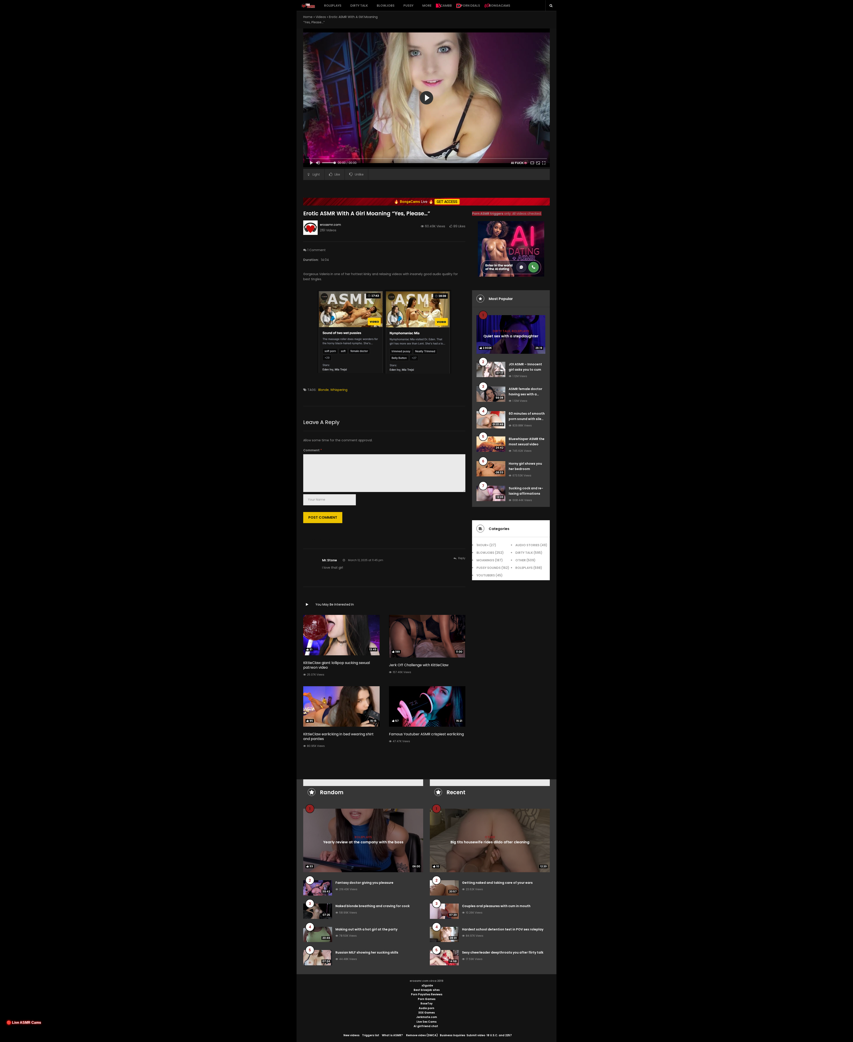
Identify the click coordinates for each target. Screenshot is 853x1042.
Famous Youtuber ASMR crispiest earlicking (426, 734)
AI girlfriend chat (426, 1026)
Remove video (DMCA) (422, 1035)
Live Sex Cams (426, 1022)
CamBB (446, 5)
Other (520, 560)
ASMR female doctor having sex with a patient (525, 394)
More (426, 5)
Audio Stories (527, 545)
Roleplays (332, 5)
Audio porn (426, 1008)
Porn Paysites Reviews (426, 994)
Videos (321, 17)
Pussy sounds (488, 568)
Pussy (408, 5)
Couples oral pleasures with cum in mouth (496, 906)
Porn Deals (470, 5)
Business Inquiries (452, 1035)
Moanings (485, 560)
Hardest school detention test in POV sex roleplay (502, 929)
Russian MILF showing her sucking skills (366, 952)
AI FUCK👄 (519, 163)
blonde (323, 390)
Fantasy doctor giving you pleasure (364, 882)
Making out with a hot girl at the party (366, 929)
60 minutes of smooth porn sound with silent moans (527, 418)
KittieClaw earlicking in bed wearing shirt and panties (338, 736)
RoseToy (426, 1003)
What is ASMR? (392, 1035)
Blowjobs (386, 5)
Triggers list (370, 1035)
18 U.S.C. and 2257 (499, 1035)
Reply (461, 558)
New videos (351, 1035)
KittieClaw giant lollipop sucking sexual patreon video (336, 665)
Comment (312, 450)
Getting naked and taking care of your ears (497, 882)
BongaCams (499, 5)
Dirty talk (359, 5)
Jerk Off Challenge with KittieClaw (418, 665)
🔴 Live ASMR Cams (24, 1022)
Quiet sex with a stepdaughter (510, 335)
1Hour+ (482, 545)
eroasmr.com (330, 224)
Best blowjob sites (427, 990)
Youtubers (485, 575)
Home (308, 17)
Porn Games (426, 999)
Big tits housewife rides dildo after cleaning (489, 842)
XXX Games (426, 1012)
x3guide (427, 985)
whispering (338, 390)
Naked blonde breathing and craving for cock (372, 906)
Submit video (475, 1035)
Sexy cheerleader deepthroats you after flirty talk (502, 952)
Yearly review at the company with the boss (363, 842)
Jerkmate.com (426, 1017)
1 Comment (316, 250)
